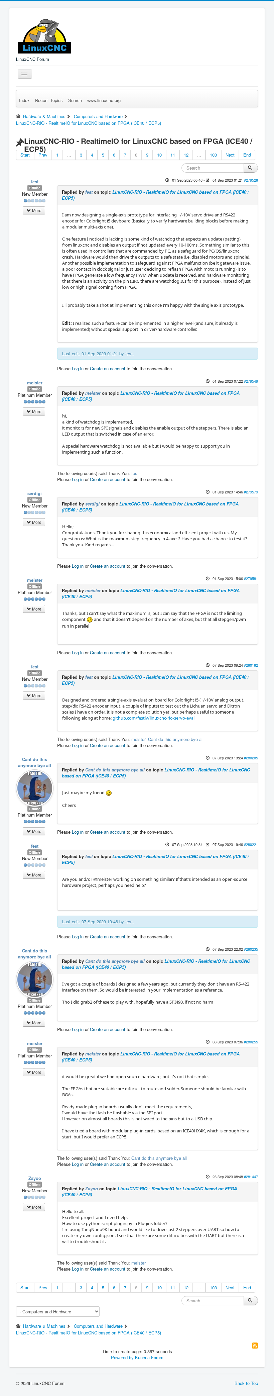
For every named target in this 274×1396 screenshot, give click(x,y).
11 (172, 155)
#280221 (251, 844)
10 (159, 155)
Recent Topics (49, 100)
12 (186, 155)
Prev (42, 155)
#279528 (251, 180)
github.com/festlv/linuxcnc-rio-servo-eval (153, 718)
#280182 (251, 665)
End (247, 155)
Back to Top (246, 1383)
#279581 (251, 578)
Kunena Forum (149, 1357)
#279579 (251, 491)
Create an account (107, 368)
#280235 (251, 949)
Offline (34, 187)
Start (25, 155)
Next (230, 155)
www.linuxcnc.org (104, 100)
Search (75, 100)
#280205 (251, 757)
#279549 (251, 381)
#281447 (251, 1176)
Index (24, 100)
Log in (78, 368)
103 (213, 155)
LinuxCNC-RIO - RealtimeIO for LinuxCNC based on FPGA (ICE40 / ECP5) (155, 195)
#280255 (251, 1041)
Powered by (122, 1357)
